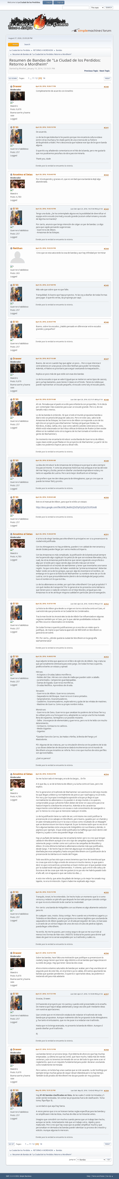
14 (44, 78)
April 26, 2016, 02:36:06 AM (46, 460)
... (31, 78)
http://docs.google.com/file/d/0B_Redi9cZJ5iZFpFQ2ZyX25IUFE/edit (66, 507)
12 (36, 78)
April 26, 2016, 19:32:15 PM (46, 892)
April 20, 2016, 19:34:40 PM (46, 174)
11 (33, 78)
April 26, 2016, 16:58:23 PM (46, 774)
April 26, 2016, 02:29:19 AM (46, 399)
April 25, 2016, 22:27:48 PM (46, 285)
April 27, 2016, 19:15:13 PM (46, 1049)
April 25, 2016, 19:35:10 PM (46, 209)
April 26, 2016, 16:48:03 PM (46, 656)
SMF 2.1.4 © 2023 (12, 1176)
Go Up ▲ (109, 1176)
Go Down (13, 78)
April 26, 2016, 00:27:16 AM (46, 358)
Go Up (11, 1144)
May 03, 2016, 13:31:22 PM (45, 1090)
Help (88, 1176)
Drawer (17, 86)
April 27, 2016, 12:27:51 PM (46, 953)
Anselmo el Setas (23, 174)
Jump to (72, 1159)
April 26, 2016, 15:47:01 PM (46, 604)
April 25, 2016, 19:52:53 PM (46, 248)
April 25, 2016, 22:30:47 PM (46, 322)
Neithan (17, 248)
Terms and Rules (98, 1176)
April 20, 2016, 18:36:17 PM (46, 86)
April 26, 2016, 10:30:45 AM (46, 497)
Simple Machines (25, 1176)
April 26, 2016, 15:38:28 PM (46, 534)
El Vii (15, 127)
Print (107, 78)
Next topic (105, 71)
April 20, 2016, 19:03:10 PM (46, 127)
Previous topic (91, 71)
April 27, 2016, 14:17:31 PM (46, 994)
